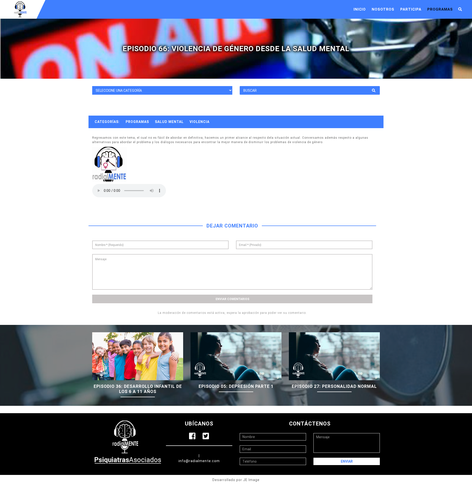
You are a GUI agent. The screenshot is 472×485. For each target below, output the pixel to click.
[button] (460, 9)
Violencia (199, 122)
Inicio (360, 9)
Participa (410, 9)
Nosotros (383, 9)
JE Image (251, 480)
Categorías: (107, 122)
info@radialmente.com (199, 461)
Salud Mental (169, 122)
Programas (440, 9)
